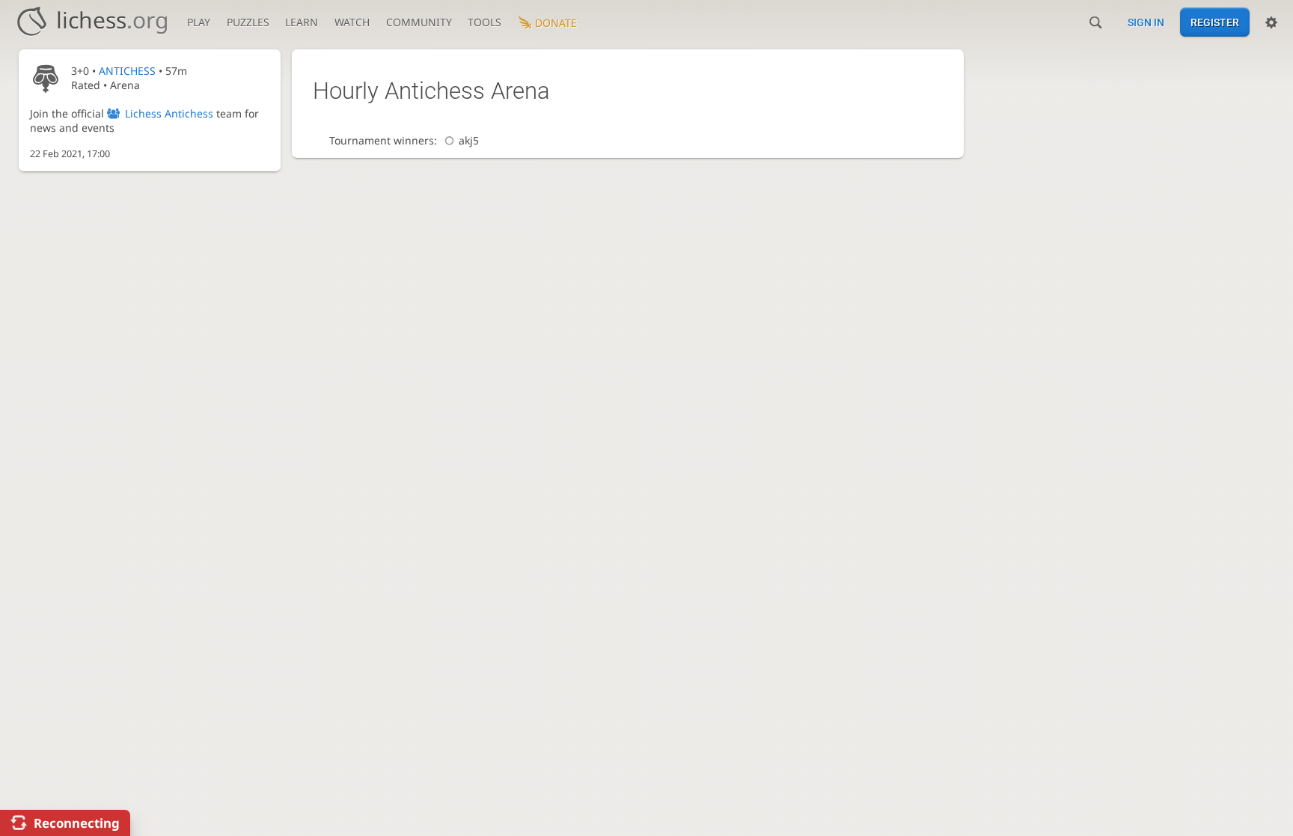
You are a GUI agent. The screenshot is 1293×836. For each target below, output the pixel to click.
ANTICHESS (127, 71)
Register (1214, 22)
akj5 (469, 140)
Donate (556, 23)
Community (419, 22)
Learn (301, 22)
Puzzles (248, 22)
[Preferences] (1271, 22)
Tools (484, 22)
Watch (352, 22)
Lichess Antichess (169, 113)
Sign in (1146, 22)
